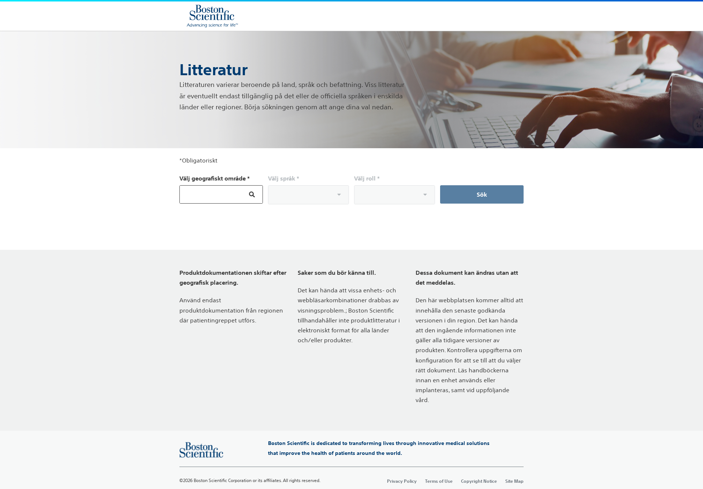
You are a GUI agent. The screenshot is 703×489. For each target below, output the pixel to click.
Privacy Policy (402, 481)
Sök (482, 194)
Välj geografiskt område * (214, 178)
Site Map (514, 481)
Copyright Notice (479, 481)
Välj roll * (367, 178)
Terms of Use (439, 481)
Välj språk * (283, 178)
